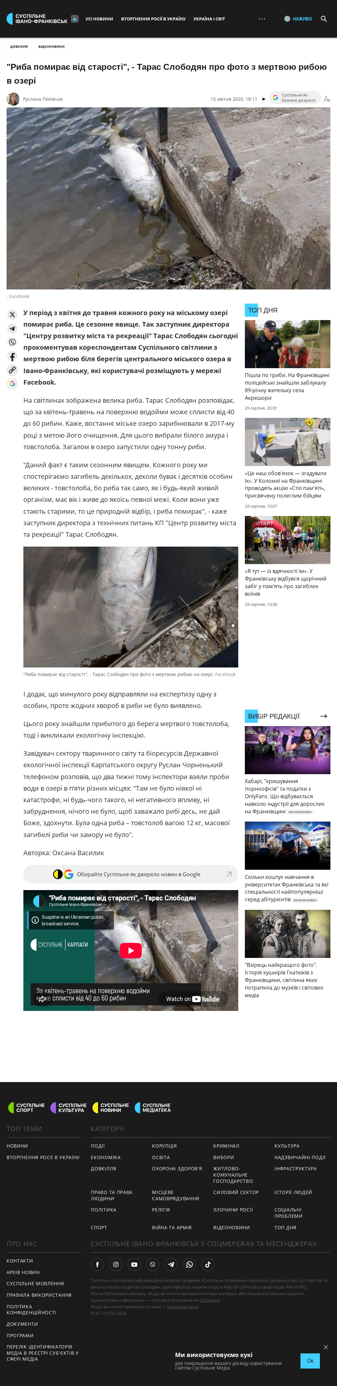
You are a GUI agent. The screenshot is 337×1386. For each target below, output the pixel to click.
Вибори (223, 1157)
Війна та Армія (172, 1227)
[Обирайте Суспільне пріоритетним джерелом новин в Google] (12, 384)
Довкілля (19, 46)
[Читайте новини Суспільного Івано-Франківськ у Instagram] (115, 1264)
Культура (287, 1146)
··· (262, 18)
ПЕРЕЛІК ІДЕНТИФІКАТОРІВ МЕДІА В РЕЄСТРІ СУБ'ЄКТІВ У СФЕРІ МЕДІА (43, 1353)
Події (98, 1146)
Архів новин (23, 1272)
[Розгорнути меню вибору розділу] (75, 19)
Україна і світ (209, 19)
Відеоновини (52, 46)
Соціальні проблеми (288, 1213)
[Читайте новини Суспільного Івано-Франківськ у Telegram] (171, 1264)
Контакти (20, 1261)
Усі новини (99, 19)
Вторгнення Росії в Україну (153, 19)
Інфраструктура (295, 1168)
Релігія (161, 1210)
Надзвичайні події (300, 1157)
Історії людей (293, 1192)
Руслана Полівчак (43, 99)
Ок (310, 1361)
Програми (20, 1335)
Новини (17, 1146)
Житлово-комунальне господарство (233, 1174)
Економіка (105, 1157)
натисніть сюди (182, 1307)
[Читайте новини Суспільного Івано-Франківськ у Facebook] (97, 1264)
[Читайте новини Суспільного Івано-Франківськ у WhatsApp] (189, 1264)
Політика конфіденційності (31, 1309)
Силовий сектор (236, 1192)
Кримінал (226, 1146)
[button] (12, 314)
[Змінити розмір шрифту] (327, 99)
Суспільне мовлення (35, 1283)
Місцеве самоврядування (175, 1195)
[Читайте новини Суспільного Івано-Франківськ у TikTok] (208, 1264)
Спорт (99, 1227)
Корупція (164, 1146)
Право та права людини (112, 1195)
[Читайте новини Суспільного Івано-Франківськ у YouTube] (134, 1264)
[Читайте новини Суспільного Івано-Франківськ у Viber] (152, 1264)
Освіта (161, 1157)
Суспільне (209, 1300)
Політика (104, 1210)
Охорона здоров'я (177, 1168)
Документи (22, 1324)
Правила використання (39, 1295)
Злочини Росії (233, 1210)
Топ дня (285, 1227)
